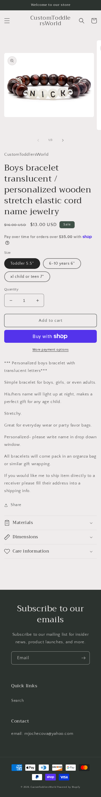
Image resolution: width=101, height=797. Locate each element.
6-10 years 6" (62, 263)
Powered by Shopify (68, 787)
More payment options (51, 349)
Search (17, 700)
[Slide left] (38, 140)
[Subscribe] (83, 658)
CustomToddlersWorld (43, 787)
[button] (7, 21)
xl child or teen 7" (27, 276)
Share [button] (16, 505)
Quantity (11, 289)
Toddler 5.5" (22, 263)
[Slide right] (63, 140)
